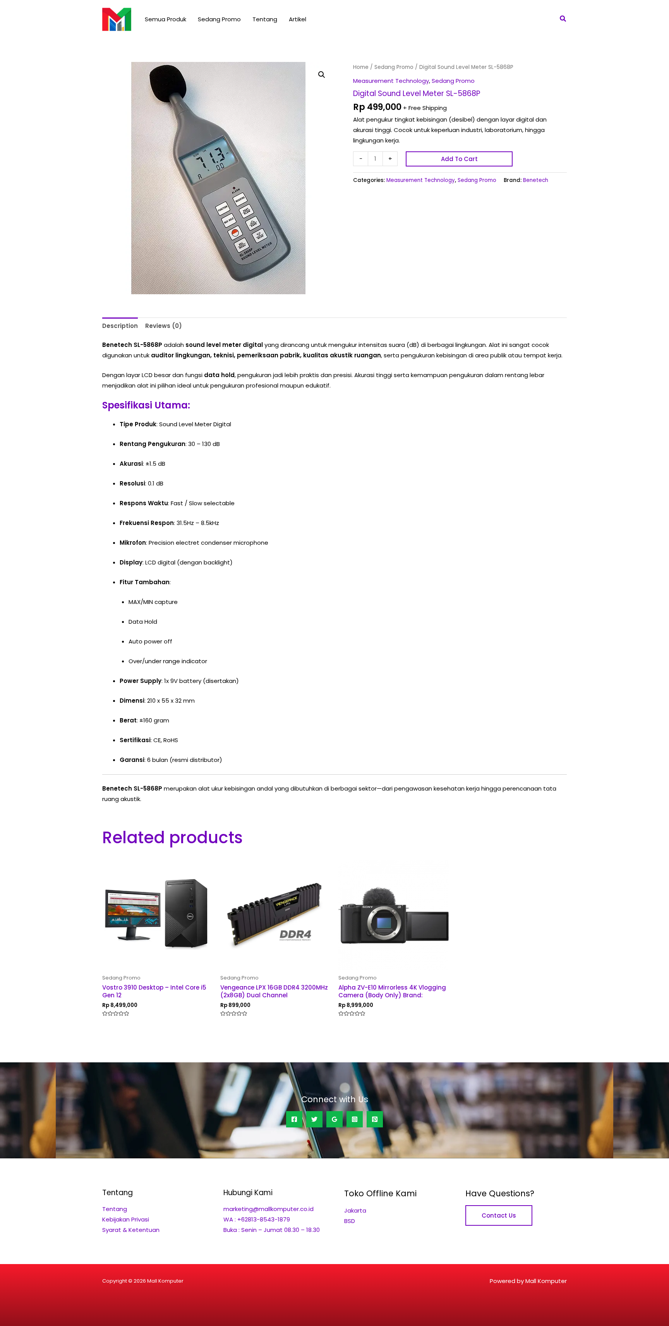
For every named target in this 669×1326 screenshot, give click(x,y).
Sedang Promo (219, 19)
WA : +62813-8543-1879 (256, 1219)
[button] (563, 19)
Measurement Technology (391, 81)
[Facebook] (294, 1119)
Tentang (264, 19)
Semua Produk (165, 19)
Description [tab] (120, 326)
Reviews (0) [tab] (163, 326)
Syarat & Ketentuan (131, 1230)
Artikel (297, 19)
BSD (349, 1221)
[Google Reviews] (334, 1119)
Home (361, 67)
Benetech (535, 180)
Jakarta (355, 1210)
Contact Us (499, 1215)
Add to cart (459, 159)
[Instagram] (355, 1119)
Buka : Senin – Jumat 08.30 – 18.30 (271, 1230)
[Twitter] (314, 1119)
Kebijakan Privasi (125, 1219)
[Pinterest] (375, 1119)
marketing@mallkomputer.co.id (268, 1209)
